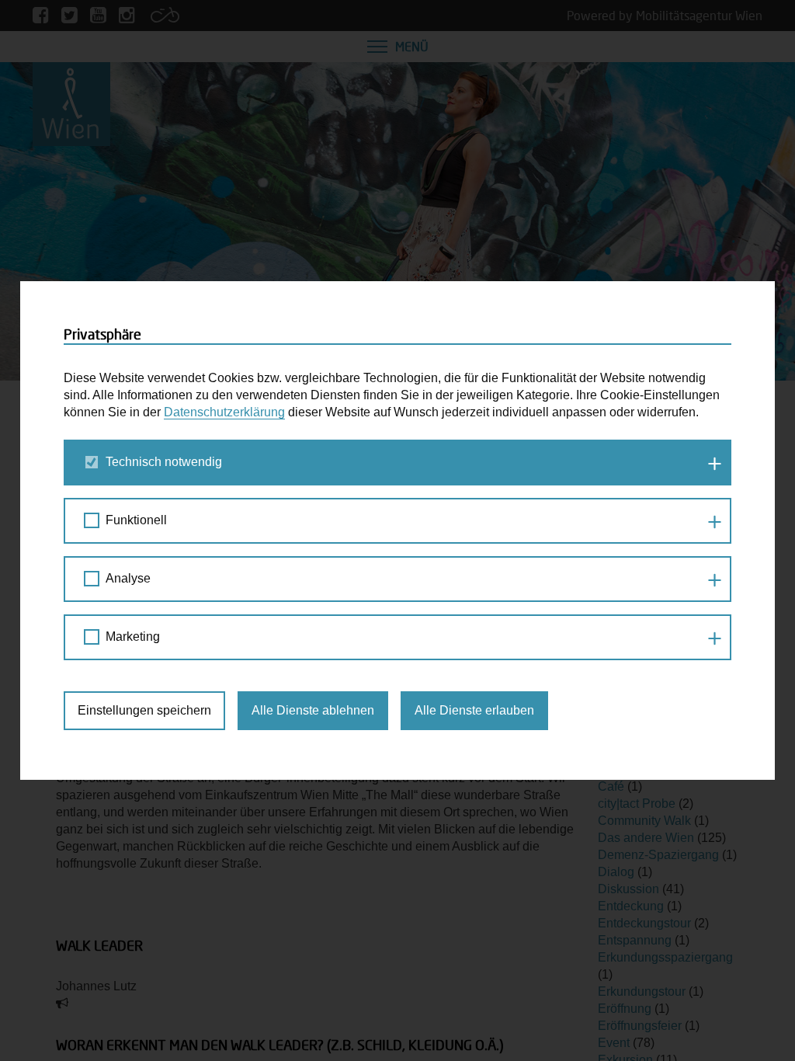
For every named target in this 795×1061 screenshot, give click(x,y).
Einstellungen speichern (144, 710)
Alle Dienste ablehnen (313, 710)
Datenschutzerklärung (224, 412)
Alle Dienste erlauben (474, 710)
